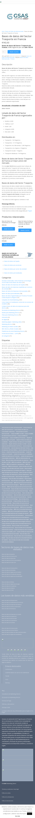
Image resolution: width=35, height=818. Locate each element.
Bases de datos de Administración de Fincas (12, 602)
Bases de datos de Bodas (8, 582)
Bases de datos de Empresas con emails (11, 614)
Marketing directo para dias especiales (11, 398)
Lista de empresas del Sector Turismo (20, 448)
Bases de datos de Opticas (8, 588)
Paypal (30, 211)
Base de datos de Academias (16, 478)
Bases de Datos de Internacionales (15, 31)
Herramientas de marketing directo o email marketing (17, 381)
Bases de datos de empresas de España (13, 285)
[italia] (26, 650)
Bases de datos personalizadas (13, 273)
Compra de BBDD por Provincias (17, 437)
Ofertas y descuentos (8, 704)
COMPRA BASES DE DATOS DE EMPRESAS (17, 672)
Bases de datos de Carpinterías (9, 620)
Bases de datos (6, 355)
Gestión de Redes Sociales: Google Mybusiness (17, 373)
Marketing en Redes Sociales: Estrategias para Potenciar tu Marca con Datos (17, 400)
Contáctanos (8, 669)
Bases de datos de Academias (9, 586)
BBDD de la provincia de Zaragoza (10, 484)
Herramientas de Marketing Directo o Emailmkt (15, 385)
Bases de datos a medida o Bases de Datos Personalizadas (17, 356)
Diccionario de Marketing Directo (11, 310)
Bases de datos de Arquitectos (9, 616)
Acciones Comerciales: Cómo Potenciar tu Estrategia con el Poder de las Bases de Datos (16, 281)
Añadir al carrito (14, 52)
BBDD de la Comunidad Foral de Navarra (18, 511)
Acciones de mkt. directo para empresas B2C (16, 347)
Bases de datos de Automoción (9, 556)
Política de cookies (6, 793)
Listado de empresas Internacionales (15, 452)
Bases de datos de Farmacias (9, 608)
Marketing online (13, 402)
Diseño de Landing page (9, 369)
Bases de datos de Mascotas (8, 558)
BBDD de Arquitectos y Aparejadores (16, 464)
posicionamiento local (26, 415)
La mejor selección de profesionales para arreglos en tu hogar (17, 711)
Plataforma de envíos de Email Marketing (15, 412)
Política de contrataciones (8, 797)
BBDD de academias (17, 462)
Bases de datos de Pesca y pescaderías (11, 560)
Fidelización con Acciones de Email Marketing (16, 370)
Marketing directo (7, 324)
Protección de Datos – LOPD (10, 333)
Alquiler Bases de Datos (17, 353)
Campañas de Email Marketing (10, 300)
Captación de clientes (7, 367)
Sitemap (7, 683)
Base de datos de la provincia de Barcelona (18, 505)
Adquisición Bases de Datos (8, 350)
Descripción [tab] (7, 64)
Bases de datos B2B (7, 360)
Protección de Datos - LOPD (20, 418)
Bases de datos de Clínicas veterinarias (11, 606)
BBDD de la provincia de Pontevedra (23, 482)
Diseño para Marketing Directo (10, 312)
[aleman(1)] (22, 650)
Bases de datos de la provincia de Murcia (16, 497)
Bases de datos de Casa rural (9, 562)
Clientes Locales (16, 367)
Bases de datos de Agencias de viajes (11, 584)
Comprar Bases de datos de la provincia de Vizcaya (15, 491)
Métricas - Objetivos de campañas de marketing (16, 407)
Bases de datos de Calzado (8, 622)
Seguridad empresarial (10, 420)
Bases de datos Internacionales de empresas (17, 460)
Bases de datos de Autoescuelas (10, 628)
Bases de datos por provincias (12, 265)
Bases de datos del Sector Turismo (15, 468)
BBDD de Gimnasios (13, 466)
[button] (32, 6)
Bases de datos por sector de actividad (15, 269)
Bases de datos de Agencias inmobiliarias (12, 634)
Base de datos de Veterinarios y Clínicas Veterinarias (16, 474)
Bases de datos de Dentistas (8, 570)
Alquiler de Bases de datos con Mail (17, 444)
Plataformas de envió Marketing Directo (13, 331)
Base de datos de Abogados (18, 480)
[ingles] (12, 650)
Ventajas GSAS (6, 707)
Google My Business (27, 378)
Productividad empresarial (7, 418)
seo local (18, 420)
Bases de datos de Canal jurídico (10, 568)
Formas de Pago (6, 701)
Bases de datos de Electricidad (9, 618)
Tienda (7, 676)
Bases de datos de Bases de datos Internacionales (14, 632)
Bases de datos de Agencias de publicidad (12, 576)
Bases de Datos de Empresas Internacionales (15, 291)
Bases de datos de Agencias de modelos (11, 572)
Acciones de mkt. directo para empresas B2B (16, 344)
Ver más (17, 816)
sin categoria (5, 336)
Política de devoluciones (7, 800)
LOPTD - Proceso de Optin (16, 393)
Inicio (3, 31)
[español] (9, 650)
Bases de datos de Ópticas (26, 472)
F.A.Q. (6, 679)
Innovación (5, 317)
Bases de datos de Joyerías (8, 554)
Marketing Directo (25, 396)
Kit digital (4, 319)
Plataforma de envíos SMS (11, 416)
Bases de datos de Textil (7, 590)
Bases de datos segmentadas (13, 361)
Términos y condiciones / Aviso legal (10, 789)
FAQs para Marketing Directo (10, 315)
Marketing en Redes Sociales (10, 326)
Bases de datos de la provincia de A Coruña (22, 489)
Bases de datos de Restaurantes (9, 600)
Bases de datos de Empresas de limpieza (11, 604)
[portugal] (15, 650)
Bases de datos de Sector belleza (10, 630)
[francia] (19, 650)
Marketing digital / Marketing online (11, 322)
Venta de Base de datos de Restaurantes (12, 427)
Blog (3, 690)
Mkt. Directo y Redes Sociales (10, 329)
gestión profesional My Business (14, 378)
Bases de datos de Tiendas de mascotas (11, 574)
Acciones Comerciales (9, 344)
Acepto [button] (29, 813)
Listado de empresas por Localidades (23, 454)
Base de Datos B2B (27, 353)
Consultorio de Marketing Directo (11, 694)
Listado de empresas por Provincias (11, 456)
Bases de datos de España (11, 261)
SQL (21, 420)
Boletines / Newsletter (13, 363)
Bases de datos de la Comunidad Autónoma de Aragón (15, 519)
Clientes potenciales (25, 367)
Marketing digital (10, 395)
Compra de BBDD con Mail (17, 433)
